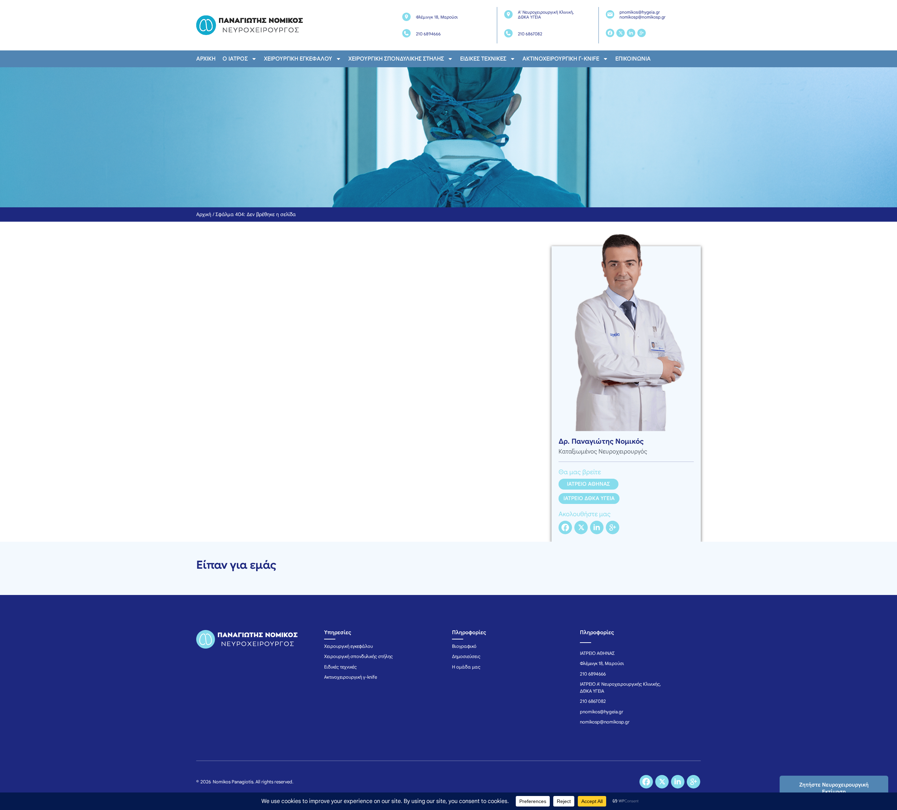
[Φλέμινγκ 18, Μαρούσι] (406, 17)
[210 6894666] (406, 33)
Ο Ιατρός (235, 58)
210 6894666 (428, 33)
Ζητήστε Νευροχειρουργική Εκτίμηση (834, 788)
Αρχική (205, 58)
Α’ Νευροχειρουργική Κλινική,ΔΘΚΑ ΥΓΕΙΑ (546, 14)
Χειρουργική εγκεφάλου (298, 58)
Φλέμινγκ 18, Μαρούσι (437, 17)
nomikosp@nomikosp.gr (642, 17)
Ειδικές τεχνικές (483, 58)
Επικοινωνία (633, 58)
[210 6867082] (508, 33)
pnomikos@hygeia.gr (639, 12)
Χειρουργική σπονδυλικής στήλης (396, 58)
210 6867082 (530, 33)
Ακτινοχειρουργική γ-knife (560, 58)
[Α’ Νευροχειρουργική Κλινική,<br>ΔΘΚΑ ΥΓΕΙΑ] (508, 14)
